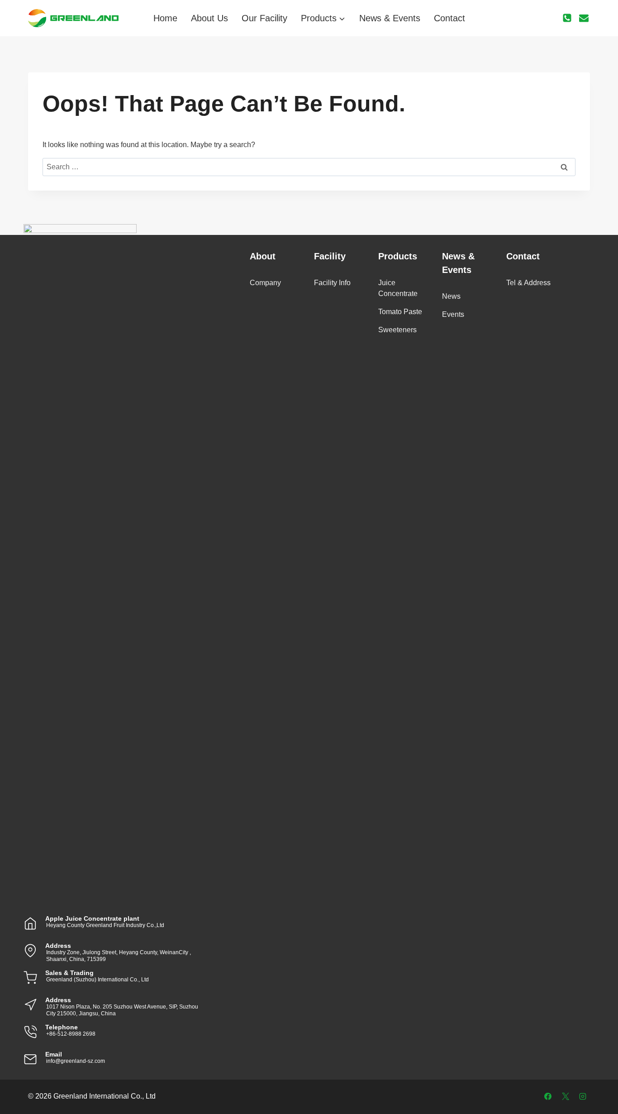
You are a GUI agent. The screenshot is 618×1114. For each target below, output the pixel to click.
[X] (565, 1096)
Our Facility (264, 18)
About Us (209, 18)
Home (165, 18)
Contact (449, 18)
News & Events (389, 18)
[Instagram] (582, 1096)
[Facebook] (548, 1096)
